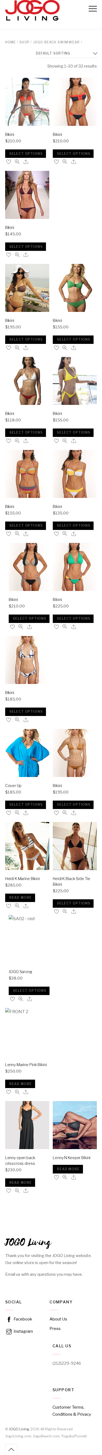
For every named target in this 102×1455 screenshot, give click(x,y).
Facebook (22, 1319)
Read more (20, 898)
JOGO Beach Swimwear (56, 42)
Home (10, 42)
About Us (58, 1319)
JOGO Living (19, 1429)
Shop (24, 42)
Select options (26, 154)
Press (55, 1328)
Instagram (23, 1331)
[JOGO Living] (32, 18)
